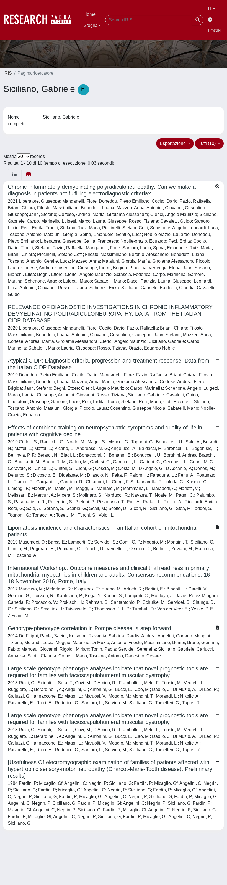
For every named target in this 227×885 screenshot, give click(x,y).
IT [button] (210, 8)
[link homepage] (40, 20)
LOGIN (214, 31)
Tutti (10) (207, 143)
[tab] (15, 174)
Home (90, 14)
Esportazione (173, 143)
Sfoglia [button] (90, 25)
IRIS (7, 73)
